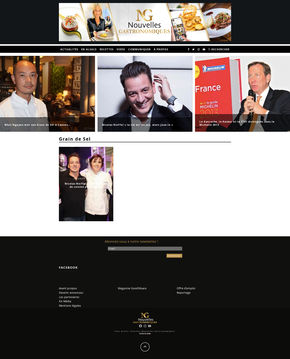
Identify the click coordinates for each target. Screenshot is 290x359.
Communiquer (139, 49)
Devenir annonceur (71, 292)
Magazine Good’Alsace (132, 288)
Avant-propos (68, 288)
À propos (161, 49)
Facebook (68, 267)
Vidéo (121, 49)
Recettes (107, 49)
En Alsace (89, 49)
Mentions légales (70, 305)
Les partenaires (69, 297)
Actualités (69, 49)
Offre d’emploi (186, 288)
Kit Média (65, 301)
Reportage (183, 292)
